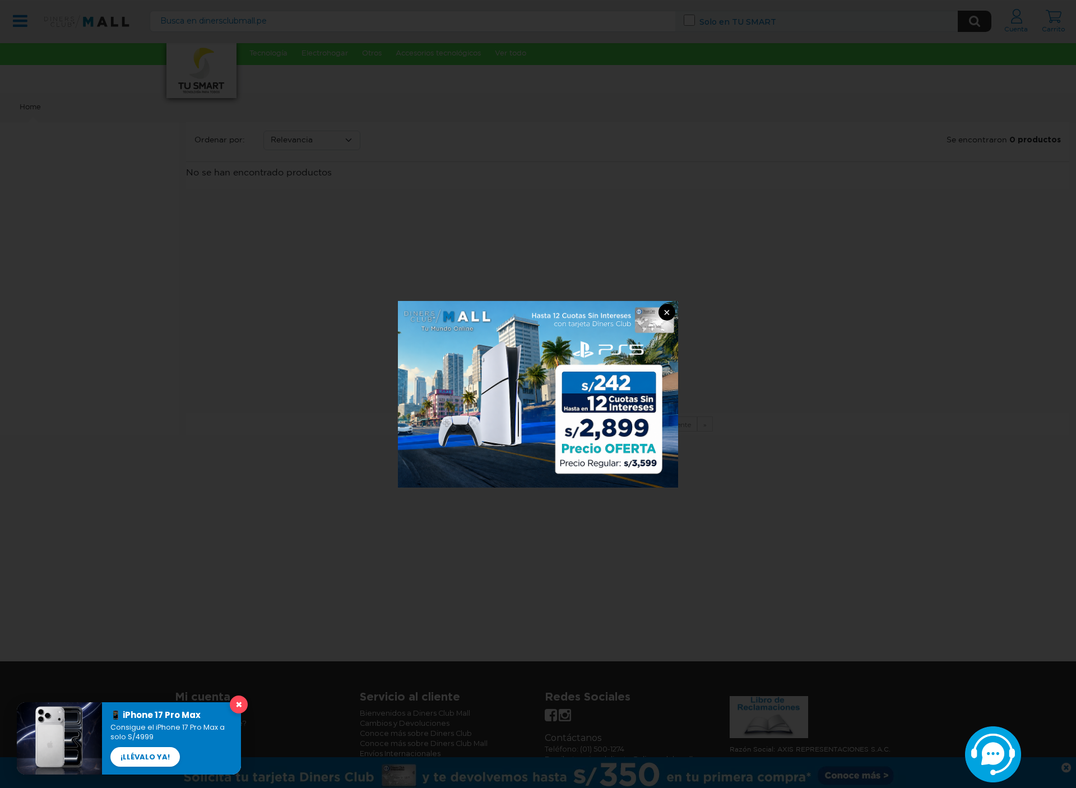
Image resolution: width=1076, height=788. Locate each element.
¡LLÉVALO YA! (145, 757)
